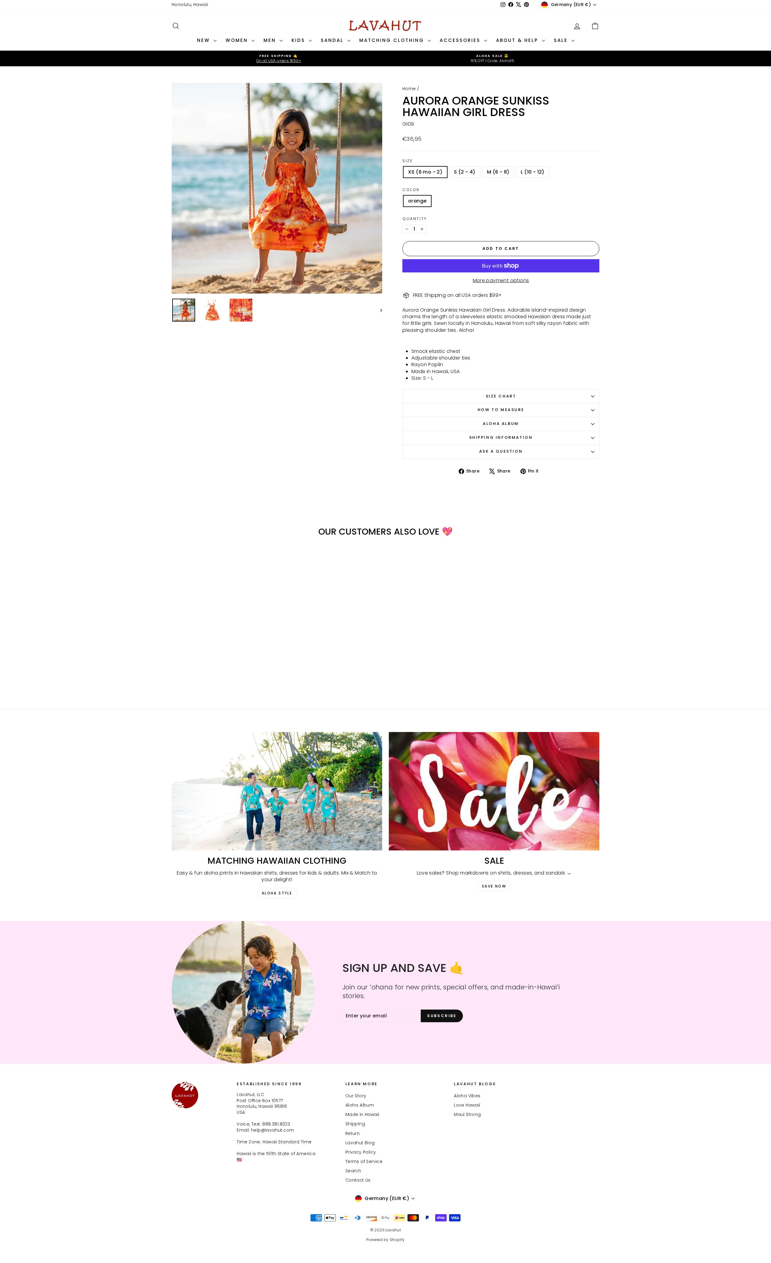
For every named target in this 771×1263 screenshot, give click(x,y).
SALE (562, 40)
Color (411, 190)
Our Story (356, 1096)
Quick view (223, 647)
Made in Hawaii (362, 1114)
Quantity (414, 218)
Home (409, 89)
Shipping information (501, 437)
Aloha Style (277, 893)
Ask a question (501, 451)
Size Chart (501, 396)
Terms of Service (363, 1161)
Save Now (494, 886)
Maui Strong (467, 1114)
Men (271, 40)
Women (238, 40)
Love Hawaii (467, 1105)
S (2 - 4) (465, 171)
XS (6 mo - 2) (425, 171)
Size (407, 161)
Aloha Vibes (467, 1096)
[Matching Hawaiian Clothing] (277, 791)
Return (352, 1133)
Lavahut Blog (360, 1143)
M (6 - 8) (498, 171)
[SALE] (494, 791)
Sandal (333, 40)
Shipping (355, 1124)
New (204, 40)
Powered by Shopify (385, 1239)
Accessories (461, 40)
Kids (299, 40)
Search (353, 1171)
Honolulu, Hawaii (190, 5)
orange (417, 200)
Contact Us (358, 1180)
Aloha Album (501, 423)
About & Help (518, 40)
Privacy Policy (360, 1152)
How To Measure (501, 410)
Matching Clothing (392, 40)
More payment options (501, 280)
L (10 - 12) (532, 171)
